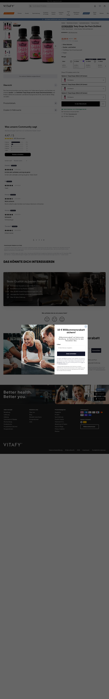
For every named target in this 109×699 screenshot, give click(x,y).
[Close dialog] (86, 326)
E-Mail (58, 344)
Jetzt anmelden (71, 353)
